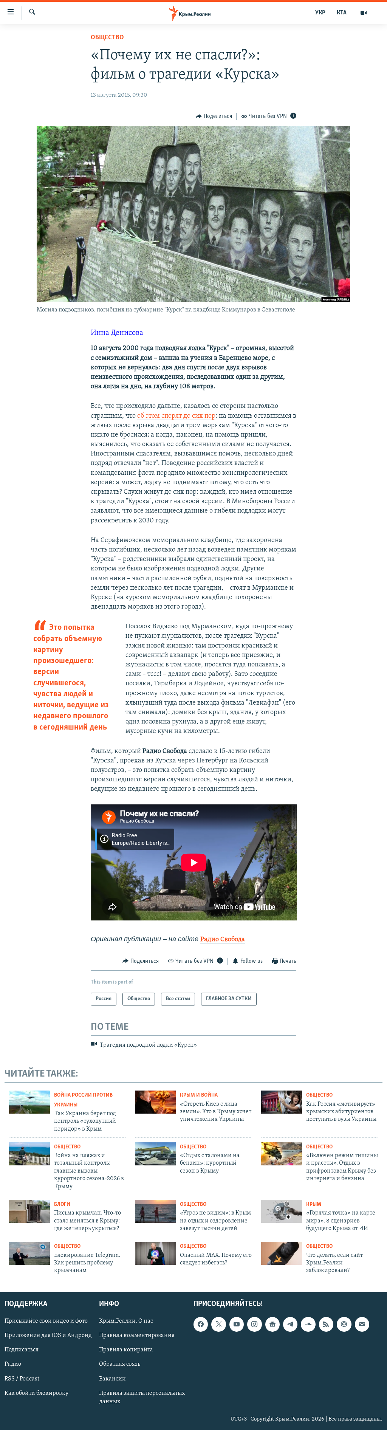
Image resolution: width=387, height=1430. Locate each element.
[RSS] (326, 1324)
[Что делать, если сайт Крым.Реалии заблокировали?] (281, 1253)
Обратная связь (119, 1364)
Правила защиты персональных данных (142, 1397)
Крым (313, 1204)
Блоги (62, 1204)
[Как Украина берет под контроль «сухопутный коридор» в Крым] (29, 1102)
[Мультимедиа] (363, 13)
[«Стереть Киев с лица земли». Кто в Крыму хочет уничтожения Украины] (155, 1102)
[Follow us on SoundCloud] (308, 1324)
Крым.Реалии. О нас (126, 1321)
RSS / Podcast (22, 1379)
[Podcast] (344, 1324)
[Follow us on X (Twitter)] (218, 1324)
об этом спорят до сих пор (176, 416)
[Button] (214, 116)
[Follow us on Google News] (272, 1324)
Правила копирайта (126, 1350)
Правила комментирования (137, 1335)
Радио (13, 1364)
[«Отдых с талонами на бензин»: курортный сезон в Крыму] (155, 1153)
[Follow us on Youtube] (236, 1324)
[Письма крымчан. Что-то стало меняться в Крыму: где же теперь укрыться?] (29, 1211)
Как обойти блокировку (36, 1393)
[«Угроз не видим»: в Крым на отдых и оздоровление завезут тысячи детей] (155, 1211)
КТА (342, 13)
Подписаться (22, 1350)
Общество (107, 37)
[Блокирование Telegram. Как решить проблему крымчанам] (29, 1253)
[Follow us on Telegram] (290, 1324)
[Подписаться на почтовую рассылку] (362, 1324)
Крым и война (199, 1095)
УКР (320, 13)
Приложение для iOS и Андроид (48, 1335)
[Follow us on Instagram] (254, 1324)
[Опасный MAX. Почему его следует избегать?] (155, 1253)
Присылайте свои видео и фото (46, 1321)
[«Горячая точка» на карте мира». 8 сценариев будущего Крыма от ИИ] (281, 1211)
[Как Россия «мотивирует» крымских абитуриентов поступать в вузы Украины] (281, 1102)
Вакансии (112, 1379)
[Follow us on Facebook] (201, 1324)
